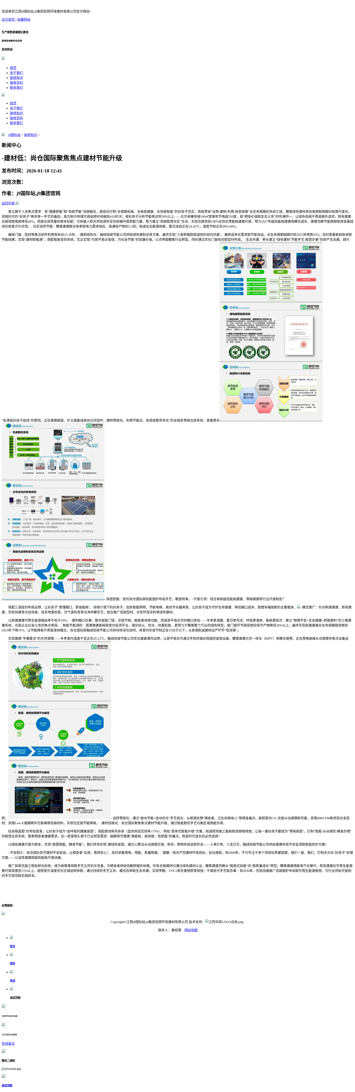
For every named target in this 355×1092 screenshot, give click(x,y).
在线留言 (8, 1043)
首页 (13, 68)
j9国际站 (14, 135)
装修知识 (16, 78)
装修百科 (16, 82)
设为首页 (9, 19)
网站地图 (191, 930)
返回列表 (8, 203)
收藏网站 (23, 19)
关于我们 (16, 73)
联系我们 (16, 87)
